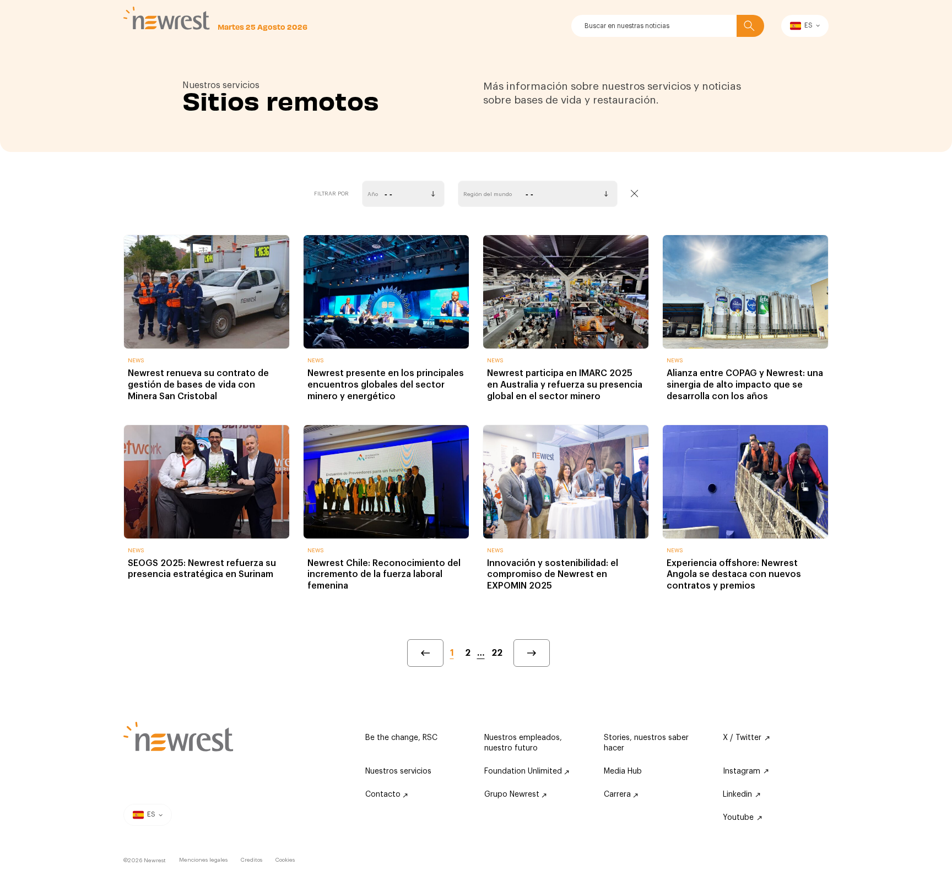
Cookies (285, 860)
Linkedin (737, 794)
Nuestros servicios (398, 771)
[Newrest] (166, 18)
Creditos (251, 860)
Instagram (741, 771)
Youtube (738, 817)
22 (496, 653)
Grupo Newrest (513, 794)
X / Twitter (742, 738)
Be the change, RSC (401, 738)
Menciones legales (203, 860)
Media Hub (623, 771)
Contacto (384, 794)
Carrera (618, 794)
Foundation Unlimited (524, 771)
